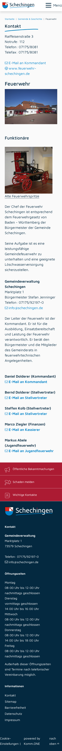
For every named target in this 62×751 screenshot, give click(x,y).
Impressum (12, 720)
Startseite (9, 19)
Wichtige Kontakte (25, 494)
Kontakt (10, 695)
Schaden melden (23, 482)
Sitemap (10, 701)
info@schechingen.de (26, 308)
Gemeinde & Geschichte (30, 19)
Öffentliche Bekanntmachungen (33, 469)
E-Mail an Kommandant (27, 63)
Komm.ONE (32, 743)
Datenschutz (13, 713)
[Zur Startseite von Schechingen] (20, 5)
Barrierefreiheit (15, 707)
